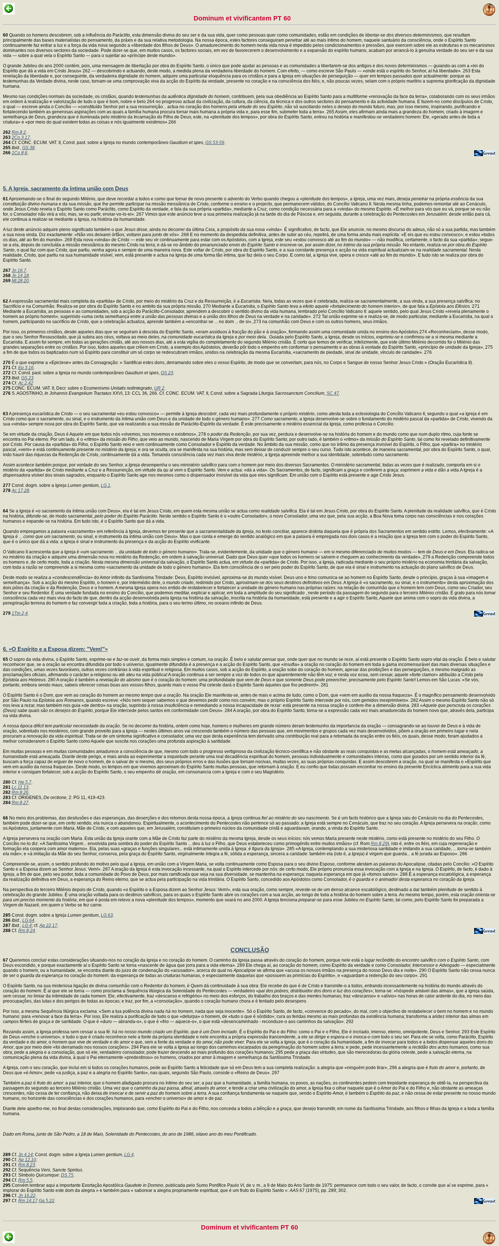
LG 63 (107, 915)
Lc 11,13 (20, 787)
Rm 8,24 (26, 930)
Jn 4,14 (25, 1154)
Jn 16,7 (19, 270)
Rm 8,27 (20, 802)
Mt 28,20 (20, 280)
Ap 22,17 (48, 925)
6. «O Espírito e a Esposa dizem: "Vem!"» (55, 649)
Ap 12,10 (27, 1159)
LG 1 (105, 485)
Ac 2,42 (25, 383)
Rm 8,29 (379, 843)
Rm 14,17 (28, 1200)
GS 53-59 (214, 142)
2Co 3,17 (21, 137)
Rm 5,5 (25, 1180)
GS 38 (28, 147)
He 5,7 (24, 782)
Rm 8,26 (20, 792)
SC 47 (333, 393)
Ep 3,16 (26, 367)
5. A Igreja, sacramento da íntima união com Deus (65, 188)
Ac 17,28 (20, 490)
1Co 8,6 (19, 152)
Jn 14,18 (20, 275)
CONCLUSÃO (250, 950)
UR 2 (159, 388)
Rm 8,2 (19, 132)
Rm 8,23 (26, 1164)
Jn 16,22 (26, 1195)
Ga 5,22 (46, 1200)
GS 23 (167, 372)
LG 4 (27, 925)
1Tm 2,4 (20, 613)
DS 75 (67, 1175)
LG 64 (28, 920)
